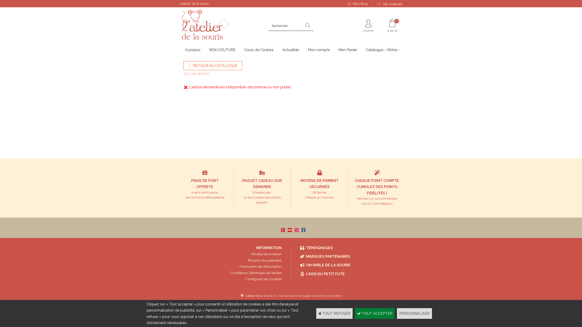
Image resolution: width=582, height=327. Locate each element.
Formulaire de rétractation (261, 267)
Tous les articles (196, 74)
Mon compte (319, 50)
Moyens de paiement (265, 260)
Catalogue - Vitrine (381, 50)
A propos (193, 50)
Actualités (290, 50)
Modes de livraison (266, 254)
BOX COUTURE (222, 50)
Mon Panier (347, 50)
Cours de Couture (258, 50)
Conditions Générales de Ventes (256, 273)
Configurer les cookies (263, 279)
